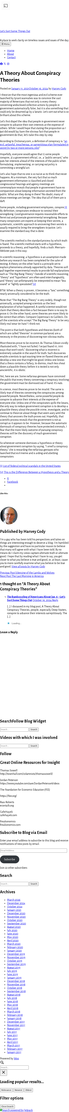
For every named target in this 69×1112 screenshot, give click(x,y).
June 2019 (12, 974)
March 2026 (13, 899)
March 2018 (13, 1011)
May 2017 (12, 1038)
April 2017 (12, 1042)
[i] (66, 207)
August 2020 (14, 927)
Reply (55, 600)
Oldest (28, 1090)
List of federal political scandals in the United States (32, 466)
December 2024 (16, 903)
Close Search (7, 1106)
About (10, 54)
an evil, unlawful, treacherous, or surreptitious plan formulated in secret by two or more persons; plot (34, 144)
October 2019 (14, 960)
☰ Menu (5, 44)
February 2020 (15, 947)
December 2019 (16, 954)
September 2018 (16, 991)
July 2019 (12, 971)
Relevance (6, 1090)
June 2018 (12, 1001)
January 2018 (14, 1018)
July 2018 (12, 998)
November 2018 (16, 984)
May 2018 (12, 1004)
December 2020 (16, 913)
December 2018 (16, 981)
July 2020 (12, 930)
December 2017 (16, 1021)
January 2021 (14, 910)
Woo (16, 1058)
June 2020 (12, 933)
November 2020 (16, 916)
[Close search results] (3, 1073)
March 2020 (14, 943)
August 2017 (13, 1028)
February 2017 (14, 1048)
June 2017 (12, 1035)
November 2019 (16, 957)
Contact (11, 57)
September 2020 (16, 923)
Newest (18, 1090)
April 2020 (13, 940)
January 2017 (14, 1052)
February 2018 (15, 1015)
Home (10, 50)
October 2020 (14, 920)
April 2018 (12, 1008)
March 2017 (13, 1045)
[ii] (34, 284)
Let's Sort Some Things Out (15, 31)
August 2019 (13, 967)
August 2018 (13, 994)
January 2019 (14, 977)
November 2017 (16, 1025)
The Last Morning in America (22, 576)
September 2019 (16, 964)
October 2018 (14, 988)
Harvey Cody (59, 88)
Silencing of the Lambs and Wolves (27, 572)
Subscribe (9, 859)
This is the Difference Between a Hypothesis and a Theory (36, 472)
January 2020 (14, 950)
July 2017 (12, 1032)
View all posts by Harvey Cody (28, 566)
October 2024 (14, 906)
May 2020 (12, 937)
